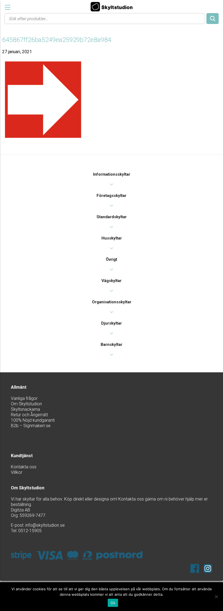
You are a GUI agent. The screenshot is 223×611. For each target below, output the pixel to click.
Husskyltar (111, 238)
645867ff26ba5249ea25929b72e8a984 (56, 40)
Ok (112, 603)
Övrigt (111, 259)
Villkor (16, 472)
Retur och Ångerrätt (29, 414)
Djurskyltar (111, 323)
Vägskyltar (111, 280)
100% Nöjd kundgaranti (33, 420)
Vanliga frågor (24, 398)
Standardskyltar (112, 216)
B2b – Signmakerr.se (31, 425)
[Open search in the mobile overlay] (111, 18)
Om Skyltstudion (26, 403)
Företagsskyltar (111, 195)
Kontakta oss (23, 466)
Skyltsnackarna (25, 409)
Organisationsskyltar (111, 301)
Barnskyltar (111, 344)
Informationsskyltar (111, 174)
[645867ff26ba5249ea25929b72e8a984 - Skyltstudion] (111, 6)
